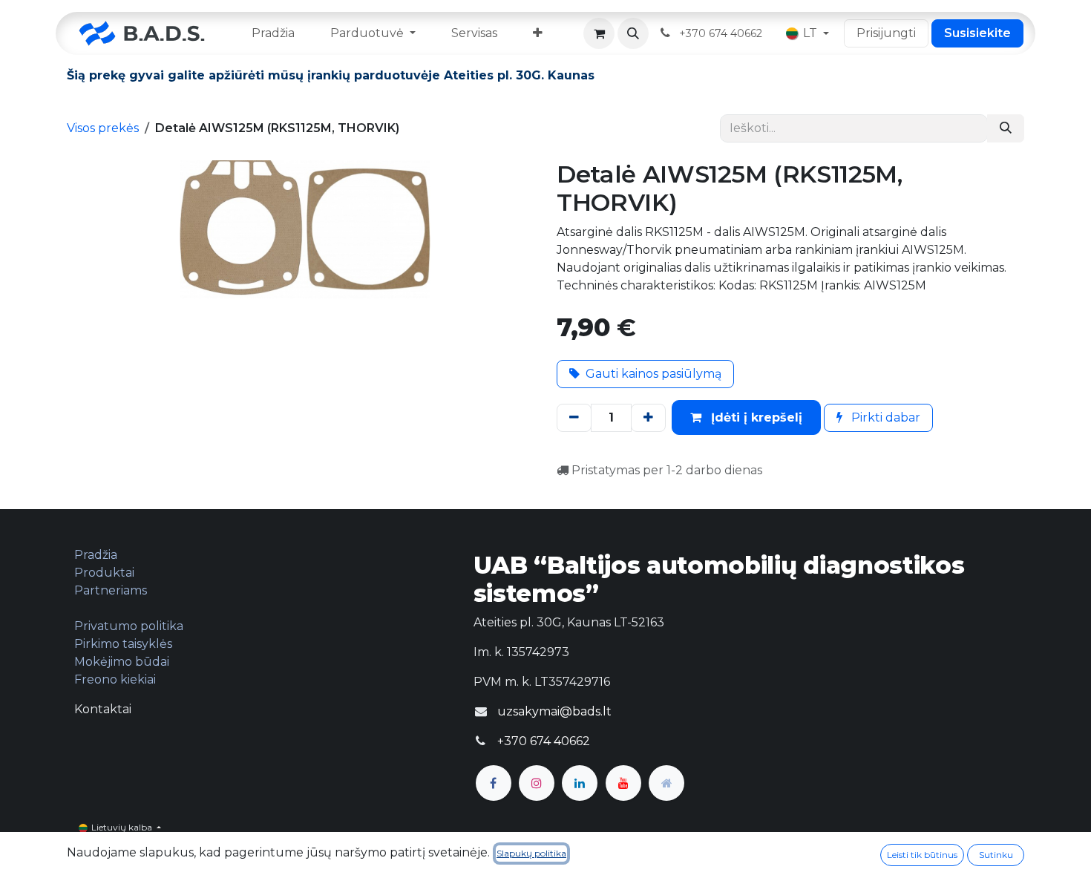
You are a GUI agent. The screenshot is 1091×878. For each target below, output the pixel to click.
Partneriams (110, 590)
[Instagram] (536, 783)
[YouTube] (623, 783)
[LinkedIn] (579, 783)
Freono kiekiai (115, 679)
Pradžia (95, 555)
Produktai (104, 573)
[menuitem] (273, 33)
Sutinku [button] (996, 854)
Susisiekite (977, 33)
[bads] (666, 783)
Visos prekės (103, 128)
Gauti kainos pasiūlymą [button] (653, 374)
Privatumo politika (128, 626)
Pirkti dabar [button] (884, 417)
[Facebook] (493, 783)
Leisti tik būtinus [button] (922, 854)
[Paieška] (1005, 128)
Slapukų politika (531, 853)
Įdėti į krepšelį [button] (754, 417)
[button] (633, 33)
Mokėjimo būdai (121, 662)
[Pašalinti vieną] (574, 418)
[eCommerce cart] (599, 33)
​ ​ (722, 33)
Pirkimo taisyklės (123, 644)
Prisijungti (886, 33)
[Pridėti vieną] (648, 418)
